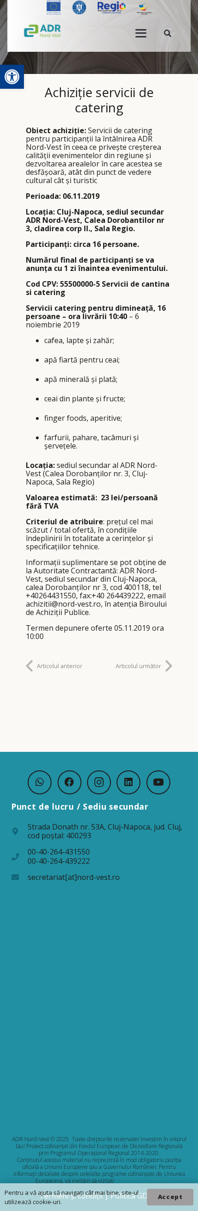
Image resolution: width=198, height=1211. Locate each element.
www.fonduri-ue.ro (139, 1181)
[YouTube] (158, 782)
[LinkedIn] (128, 782)
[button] (12, 77)
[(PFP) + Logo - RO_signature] (42, 30)
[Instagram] (99, 782)
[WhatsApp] (40, 782)
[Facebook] (70, 782)
